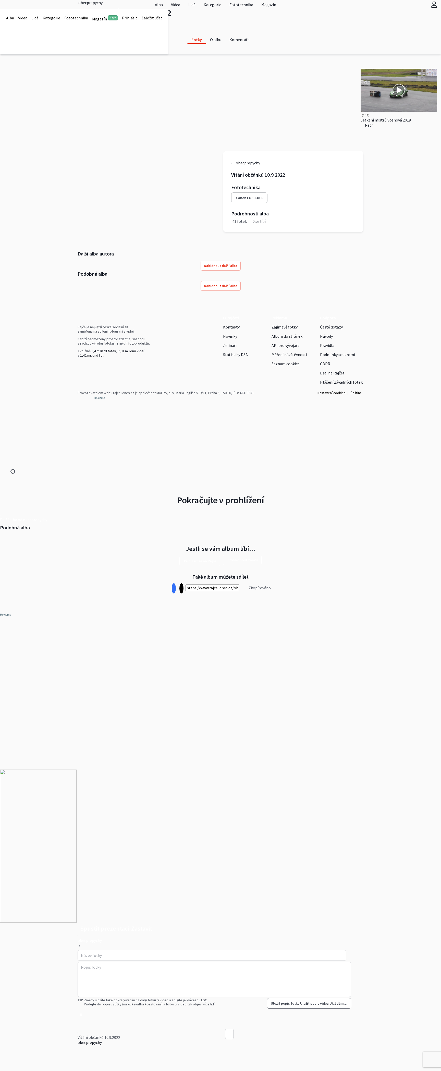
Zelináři (230, 345)
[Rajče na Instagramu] (81, 366)
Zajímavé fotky (285, 327)
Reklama (279, 317)
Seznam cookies (286, 363)
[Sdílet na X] (181, 588)
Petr (368, 125)
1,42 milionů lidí (91, 355)
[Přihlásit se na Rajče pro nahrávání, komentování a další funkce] (434, 4)
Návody (326, 336)
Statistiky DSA (235, 354)
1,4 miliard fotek (103, 351)
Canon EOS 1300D (250, 198)
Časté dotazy (331, 327)
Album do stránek (287, 336)
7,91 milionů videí (131, 351)
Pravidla (327, 345)
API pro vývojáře (286, 345)
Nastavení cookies (331, 393)
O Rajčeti (231, 317)
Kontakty (231, 327)
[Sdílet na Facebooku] (173, 588)
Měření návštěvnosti (289, 354)
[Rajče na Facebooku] (79, 366)
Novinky (230, 336)
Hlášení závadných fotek (341, 382)
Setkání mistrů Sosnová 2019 (386, 120)
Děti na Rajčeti (333, 372)
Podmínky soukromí (337, 354)
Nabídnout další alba (220, 265)
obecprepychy (90, 1042)
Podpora (328, 317)
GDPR (325, 363)
